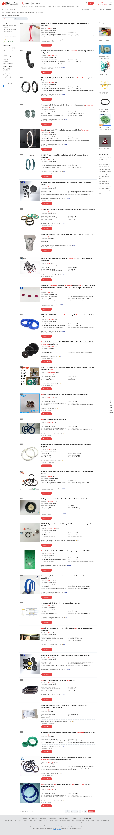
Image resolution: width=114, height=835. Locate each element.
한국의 (68, 820)
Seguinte (91, 811)
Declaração (34, 818)
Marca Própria (8, 63)
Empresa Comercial (9, 50)
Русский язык (63, 820)
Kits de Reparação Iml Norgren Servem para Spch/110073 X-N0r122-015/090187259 (67, 234)
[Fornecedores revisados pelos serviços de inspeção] (10, 39)
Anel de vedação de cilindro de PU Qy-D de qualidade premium (60, 603)
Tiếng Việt (97, 820)
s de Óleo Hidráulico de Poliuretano (53, 419)
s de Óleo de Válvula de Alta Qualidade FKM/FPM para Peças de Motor (64, 394)
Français (35, 820)
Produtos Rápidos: (26, 6)
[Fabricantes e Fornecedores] (10, 3)
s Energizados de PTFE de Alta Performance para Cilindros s (65, 130)
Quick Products (43, 822)
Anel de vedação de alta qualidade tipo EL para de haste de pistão (67, 105)
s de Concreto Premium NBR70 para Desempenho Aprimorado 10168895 (65, 551)
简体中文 (20, 820)
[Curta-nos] (87, 818)
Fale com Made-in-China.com (65, 818)
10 (25, 811)
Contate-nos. (7, 86)
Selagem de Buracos (104, 183)
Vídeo (22, 23)
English (15, 820)
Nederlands (78, 820)
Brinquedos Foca (50, 6)
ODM (5, 59)
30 (29, 811)
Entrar (110, 4)
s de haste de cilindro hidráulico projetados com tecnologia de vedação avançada (68, 209)
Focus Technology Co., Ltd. (54, 825)
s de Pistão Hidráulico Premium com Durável (58, 680)
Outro (5, 52)
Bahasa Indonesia (105, 820)
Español (40, 820)
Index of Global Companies (78, 822)
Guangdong (7, 77)
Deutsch (45, 820)
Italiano (56, 820)
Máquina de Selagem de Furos (106, 191)
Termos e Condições (57, 829)
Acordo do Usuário (42, 818)
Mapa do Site (75, 818)
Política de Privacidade (52, 818)
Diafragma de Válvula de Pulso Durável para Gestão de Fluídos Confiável (64, 499)
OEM (5, 61)
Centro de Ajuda (26, 818)
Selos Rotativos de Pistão (105, 171)
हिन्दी (83, 820)
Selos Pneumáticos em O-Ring (106, 176)
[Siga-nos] (90, 818)
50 (32, 811)
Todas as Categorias (8, 9)
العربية (73, 820)
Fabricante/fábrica (9, 48)
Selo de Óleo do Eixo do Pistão (68, 6)
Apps (101, 9)
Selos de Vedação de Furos (105, 181)
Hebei (5, 71)
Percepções (82, 818)
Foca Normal (57, 6)
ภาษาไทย (87, 820)
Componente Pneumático (10, 29)
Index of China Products (66, 822)
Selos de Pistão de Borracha (105, 188)
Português (51, 820)
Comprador (85, 9)
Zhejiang (6, 69)
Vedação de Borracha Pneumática (38, 6)
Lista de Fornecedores (20, 18)
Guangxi (6, 73)
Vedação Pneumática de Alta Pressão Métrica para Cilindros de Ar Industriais (65, 655)
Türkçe (92, 820)
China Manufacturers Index (54, 822)
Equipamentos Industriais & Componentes (9, 26)
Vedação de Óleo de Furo (105, 186)
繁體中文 (26, 820)
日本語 (30, 820)
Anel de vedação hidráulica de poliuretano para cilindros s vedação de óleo (68, 732)
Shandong (6, 75)
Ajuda (94, 9)
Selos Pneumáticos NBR (104, 169)
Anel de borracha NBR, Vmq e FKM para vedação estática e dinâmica (105, 129)
